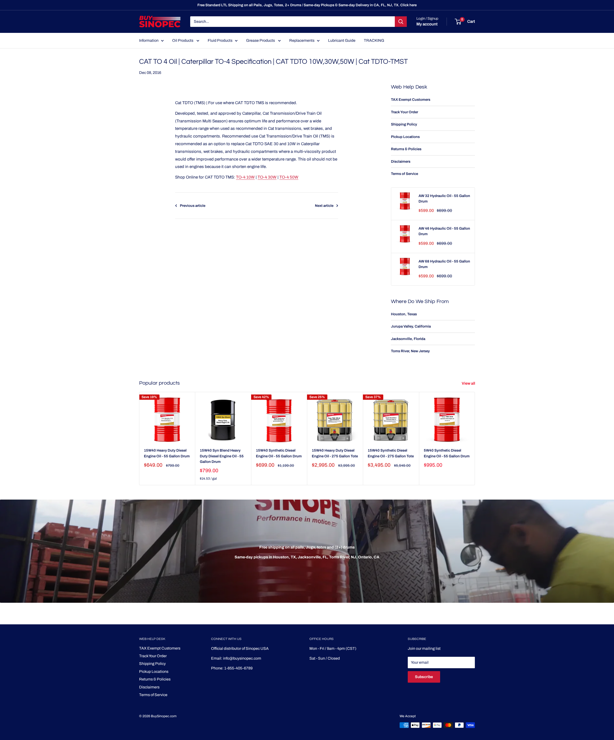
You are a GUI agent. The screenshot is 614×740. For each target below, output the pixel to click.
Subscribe (424, 677)
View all (469, 383)
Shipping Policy (404, 124)
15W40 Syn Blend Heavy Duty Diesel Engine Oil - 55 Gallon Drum (222, 456)
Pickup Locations (405, 137)
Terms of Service (404, 174)
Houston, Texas (404, 314)
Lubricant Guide (341, 40)
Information (149, 40)
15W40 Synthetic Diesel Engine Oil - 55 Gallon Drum (279, 453)
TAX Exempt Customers (410, 99)
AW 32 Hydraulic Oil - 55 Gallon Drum (444, 198)
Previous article (192, 206)
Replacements (301, 40)
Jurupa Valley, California (411, 326)
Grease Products (261, 40)
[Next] (475, 438)
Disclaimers (400, 161)
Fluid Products (220, 40)
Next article (324, 206)
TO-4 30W (267, 177)
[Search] (401, 21)
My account (426, 24)
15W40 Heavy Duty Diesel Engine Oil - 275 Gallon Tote (335, 453)
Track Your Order (404, 112)
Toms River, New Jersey (410, 351)
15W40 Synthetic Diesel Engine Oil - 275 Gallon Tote (391, 453)
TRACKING (374, 40)
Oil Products (183, 40)
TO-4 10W (245, 177)
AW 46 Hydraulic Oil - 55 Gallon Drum (444, 231)
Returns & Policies (406, 149)
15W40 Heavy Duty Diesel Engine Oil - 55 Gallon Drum (167, 453)
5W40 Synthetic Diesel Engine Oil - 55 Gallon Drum (447, 453)
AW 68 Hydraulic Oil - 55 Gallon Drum (444, 264)
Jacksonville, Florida (408, 339)
